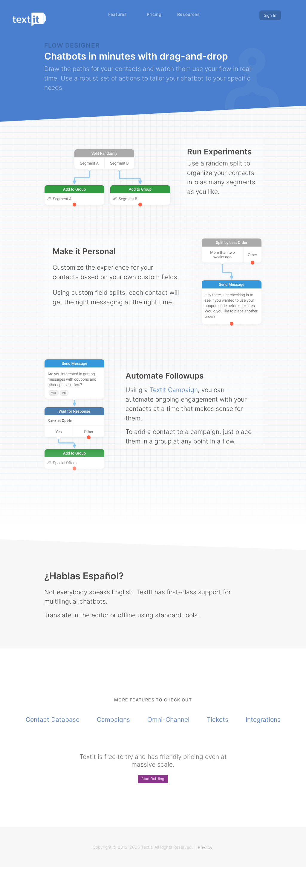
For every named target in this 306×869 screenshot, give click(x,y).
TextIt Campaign (174, 390)
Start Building (152, 779)
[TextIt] (29, 19)
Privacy (205, 847)
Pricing (154, 14)
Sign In (270, 15)
